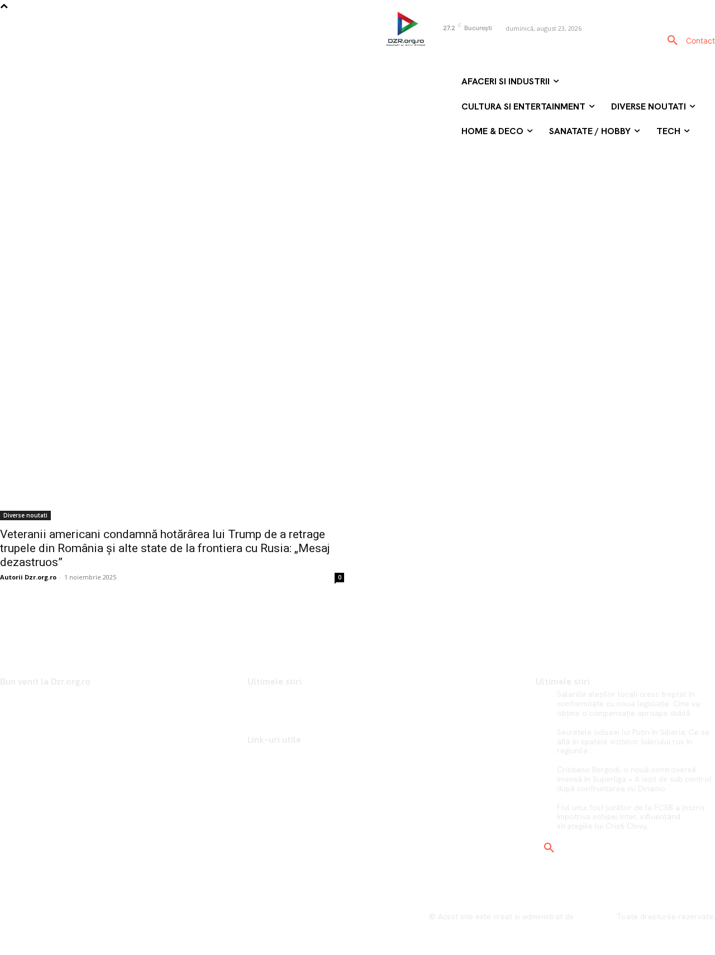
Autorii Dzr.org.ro (28, 577)
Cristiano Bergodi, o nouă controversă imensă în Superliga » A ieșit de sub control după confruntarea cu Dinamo (634, 779)
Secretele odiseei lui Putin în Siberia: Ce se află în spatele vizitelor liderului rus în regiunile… (633, 741)
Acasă (304, 186)
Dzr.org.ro (594, 916)
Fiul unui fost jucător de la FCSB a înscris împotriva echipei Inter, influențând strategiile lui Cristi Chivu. (631, 817)
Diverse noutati (25, 515)
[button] (672, 40)
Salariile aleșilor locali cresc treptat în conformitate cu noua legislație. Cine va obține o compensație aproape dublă (628, 703)
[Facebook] (435, 47)
